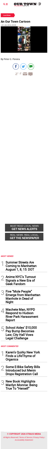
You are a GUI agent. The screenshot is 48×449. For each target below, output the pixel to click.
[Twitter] (23, 66)
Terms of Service (25, 437)
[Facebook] (16, 66)
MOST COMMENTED (9, 346)
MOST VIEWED (7, 256)
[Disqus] (24, 113)
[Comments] (31, 66)
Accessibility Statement (24, 440)
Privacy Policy (38, 437)
